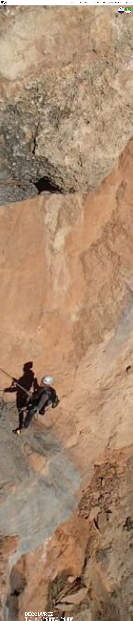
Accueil (73, 2)
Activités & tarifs (83, 2)
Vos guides (128, 2)
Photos (103, 2)
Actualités (95, 2)
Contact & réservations (115, 2)
